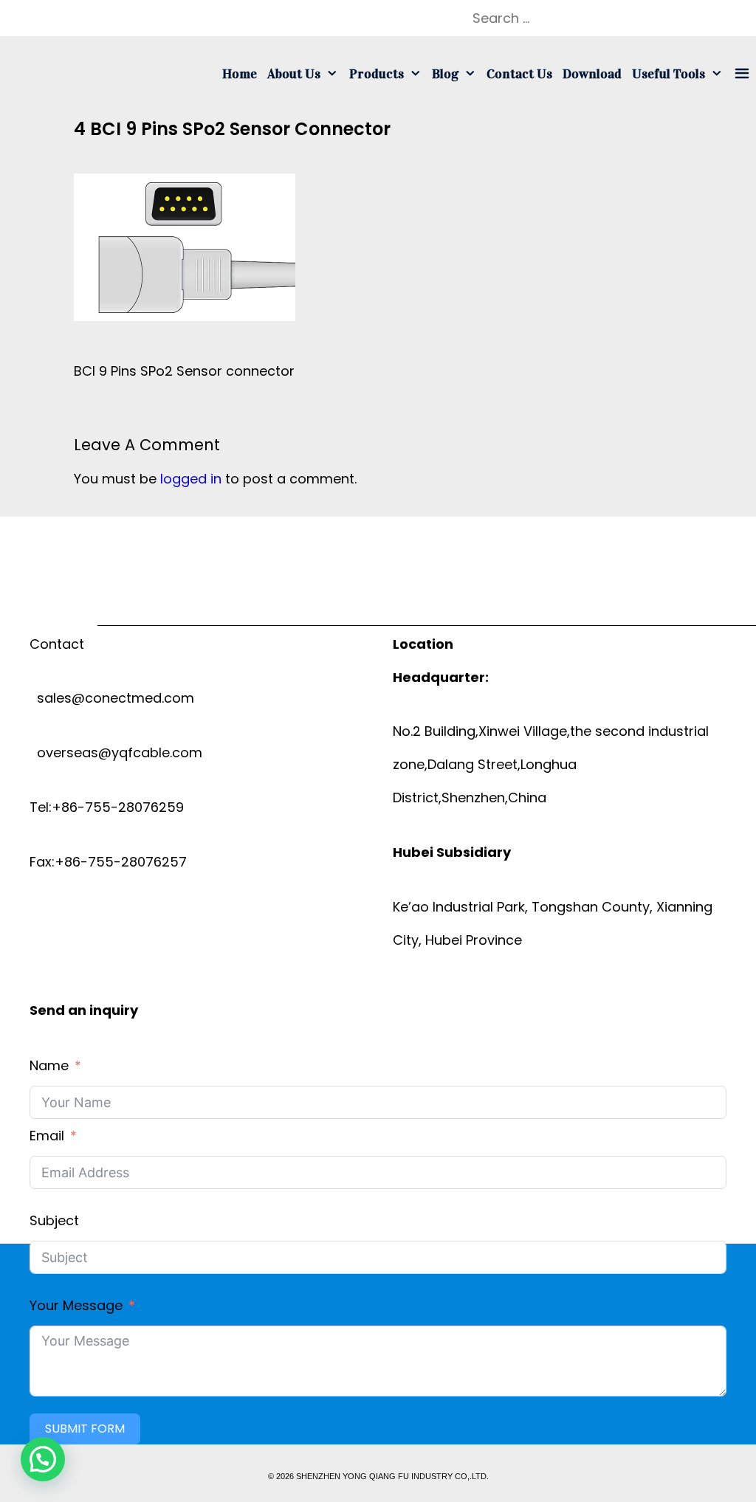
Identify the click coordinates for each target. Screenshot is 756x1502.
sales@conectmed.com (112, 698)
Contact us (519, 74)
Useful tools (668, 74)
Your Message (76, 1305)
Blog (445, 74)
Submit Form (85, 1428)
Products (376, 74)
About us (293, 74)
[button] (43, 1459)
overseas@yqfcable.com (116, 752)
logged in (190, 478)
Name (49, 1065)
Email (47, 1135)
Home (239, 74)
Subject (54, 1220)
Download (592, 74)
